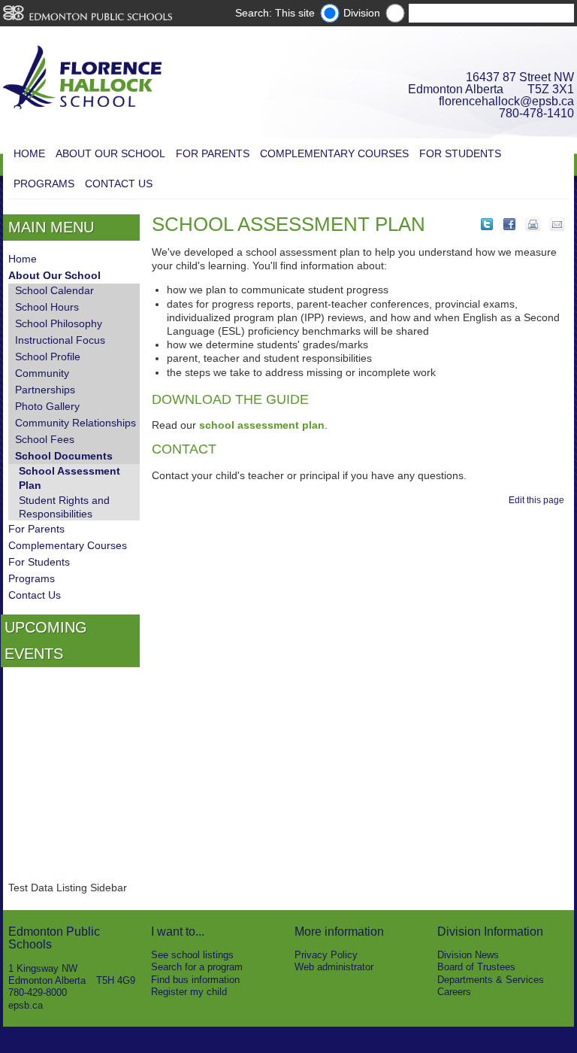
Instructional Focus (60, 340)
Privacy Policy (326, 954)
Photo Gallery (47, 406)
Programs (44, 184)
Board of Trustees (476, 967)
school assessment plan (262, 425)
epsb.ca (25, 1005)
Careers (454, 991)
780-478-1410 (536, 113)
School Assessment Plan (69, 477)
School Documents (64, 456)
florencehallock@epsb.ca (506, 101)
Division (361, 13)
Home (29, 153)
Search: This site (275, 13)
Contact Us (119, 184)
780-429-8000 (37, 992)
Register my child (189, 991)
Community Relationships (75, 423)
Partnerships (45, 390)
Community (42, 373)
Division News (468, 954)
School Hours (47, 307)
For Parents (212, 153)
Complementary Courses (334, 153)
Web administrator (334, 967)
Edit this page (539, 500)
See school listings (192, 954)
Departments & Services (490, 979)
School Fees (44, 439)
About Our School (110, 153)
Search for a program (197, 967)
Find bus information (195, 979)
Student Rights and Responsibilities (64, 507)
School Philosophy (58, 323)
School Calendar (54, 290)
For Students (460, 153)
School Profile (47, 356)
